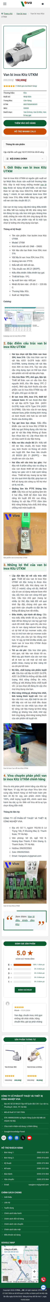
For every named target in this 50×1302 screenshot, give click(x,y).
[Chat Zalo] (43, 1287)
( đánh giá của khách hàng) (26, 86)
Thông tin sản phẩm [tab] (15, 144)
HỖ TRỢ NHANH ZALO (25, 131)
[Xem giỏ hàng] (44, 4)
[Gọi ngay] (43, 1279)
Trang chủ (8, 13)
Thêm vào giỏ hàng (25, 123)
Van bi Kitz (37, 112)
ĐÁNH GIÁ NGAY (25, 990)
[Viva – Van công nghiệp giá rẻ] (26, 4)
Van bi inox (21, 13)
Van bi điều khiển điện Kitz (25, 920)
